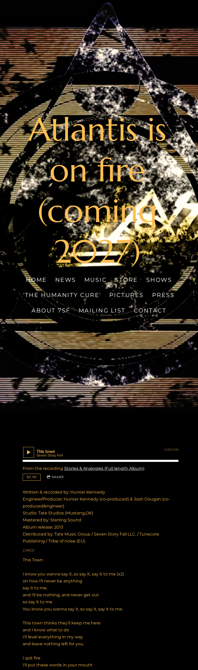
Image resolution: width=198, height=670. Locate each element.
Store (126, 279)
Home (36, 279)
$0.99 (31, 477)
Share (58, 477)
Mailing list (102, 310)
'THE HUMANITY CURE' (62, 295)
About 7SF (51, 310)
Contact (150, 310)
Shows (159, 279)
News (65, 279)
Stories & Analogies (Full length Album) (104, 468)
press (163, 295)
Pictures (126, 295)
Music (95, 279)
